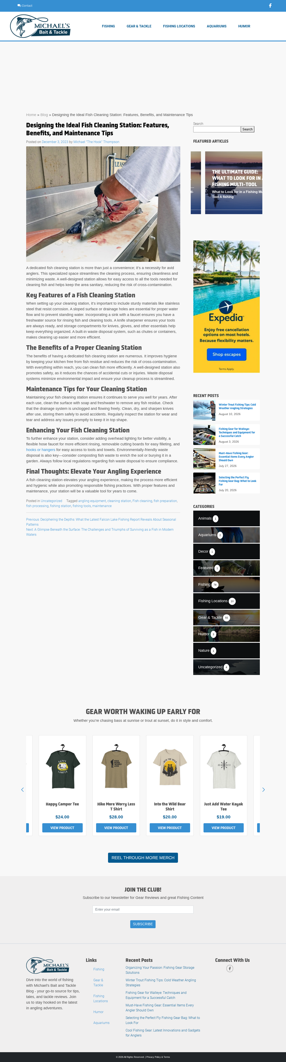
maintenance (102, 506)
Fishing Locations (179, 26)
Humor (244, 26)
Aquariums (217, 26)
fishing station (60, 506)
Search (198, 123)
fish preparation (165, 500)
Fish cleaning (142, 500)
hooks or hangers (40, 450)
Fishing (108, 26)
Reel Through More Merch (143, 857)
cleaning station (119, 500)
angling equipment (92, 500)
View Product (62, 828)
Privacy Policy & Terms (158, 1057)
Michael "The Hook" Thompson (96, 141)
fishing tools (82, 506)
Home (31, 115)
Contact (26, 6)
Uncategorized (51, 500)
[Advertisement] (143, 72)
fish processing (37, 506)
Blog (44, 115)
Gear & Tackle (139, 26)
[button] (263, 789)
